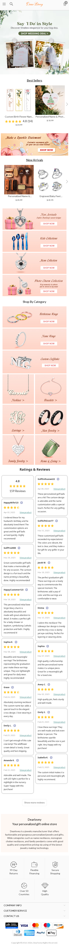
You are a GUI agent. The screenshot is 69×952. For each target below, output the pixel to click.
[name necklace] (18, 389)
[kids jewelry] (34, 241)
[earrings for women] (18, 419)
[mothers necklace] (51, 389)
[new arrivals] (34, 219)
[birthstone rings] (34, 317)
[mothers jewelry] (34, 263)
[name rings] (34, 339)
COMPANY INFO (13, 905)
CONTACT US (11, 916)
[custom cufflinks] (34, 361)
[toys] (51, 450)
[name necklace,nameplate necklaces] (34, 4)
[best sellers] (34, 144)
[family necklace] (18, 450)
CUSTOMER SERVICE (15, 910)
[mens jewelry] (51, 419)
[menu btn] (4, 4)
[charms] (34, 285)
